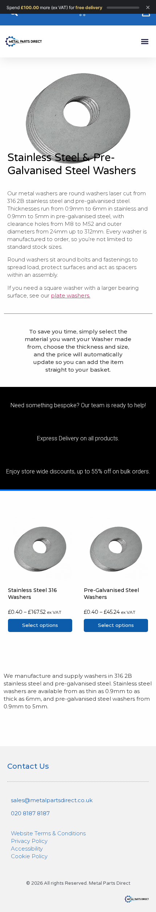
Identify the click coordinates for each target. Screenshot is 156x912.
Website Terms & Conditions (48, 833)
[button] (145, 42)
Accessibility (27, 848)
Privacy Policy (29, 840)
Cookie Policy (29, 856)
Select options (40, 625)
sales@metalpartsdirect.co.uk (52, 800)
